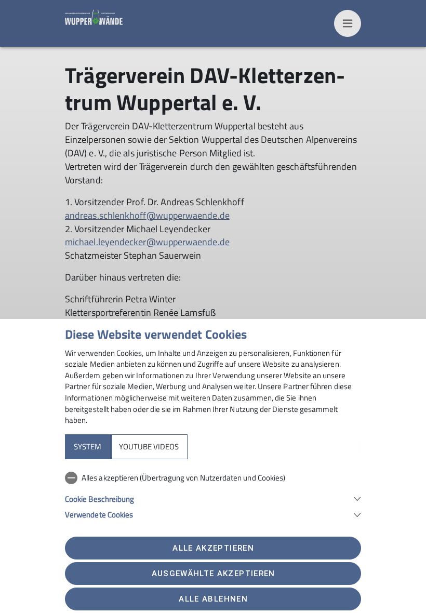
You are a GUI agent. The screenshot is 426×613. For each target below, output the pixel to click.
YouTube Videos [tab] (149, 446)
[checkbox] (213, 478)
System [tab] (87, 446)
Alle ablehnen (213, 599)
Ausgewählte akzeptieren (213, 573)
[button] (213, 498)
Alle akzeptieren (213, 548)
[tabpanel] (213, 494)
